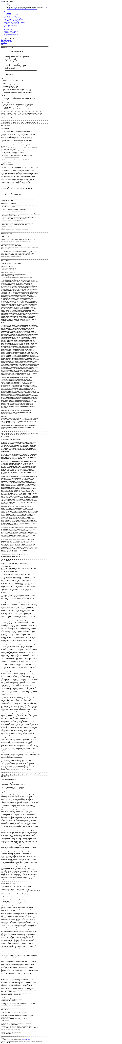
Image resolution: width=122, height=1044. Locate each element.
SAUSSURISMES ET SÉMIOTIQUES (14, 22)
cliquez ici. (46, 7)
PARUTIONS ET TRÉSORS (12, 17)
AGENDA (7, 26)
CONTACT (7, 35)
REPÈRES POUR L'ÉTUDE (12, 20)
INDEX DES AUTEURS (11, 31)
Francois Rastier (25, 1039)
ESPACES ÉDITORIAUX (11, 34)
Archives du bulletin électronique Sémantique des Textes (22, 9)
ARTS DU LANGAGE (10, 25)
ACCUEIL (7, 11)
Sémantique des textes (6, 41)
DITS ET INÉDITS (9, 13)
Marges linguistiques (6, 40)
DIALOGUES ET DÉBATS (11, 14)
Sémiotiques (4, 43)
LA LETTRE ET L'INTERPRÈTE (13, 19)
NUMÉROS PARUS (9, 29)
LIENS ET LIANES (9, 32)
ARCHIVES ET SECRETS (11, 16)
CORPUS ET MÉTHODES (11, 23)
